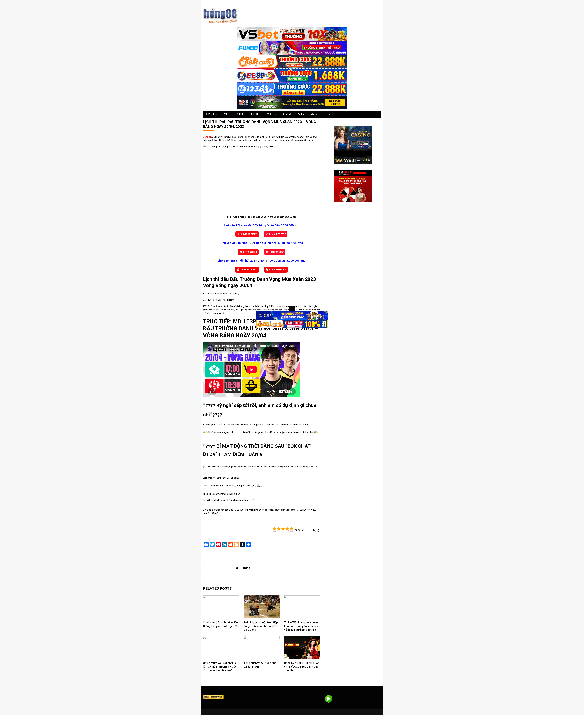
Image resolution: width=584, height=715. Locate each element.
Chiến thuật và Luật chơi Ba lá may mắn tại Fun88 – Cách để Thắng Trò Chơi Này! (220, 666)
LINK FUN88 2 (277, 269)
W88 (226, 114)
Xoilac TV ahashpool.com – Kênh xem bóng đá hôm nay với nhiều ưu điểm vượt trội (301, 626)
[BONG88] (220, 15)
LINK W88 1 (250, 251)
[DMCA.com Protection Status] (213, 697)
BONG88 (210, 114)
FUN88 (254, 114)
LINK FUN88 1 (249, 269)
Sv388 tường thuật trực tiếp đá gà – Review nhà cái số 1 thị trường (261, 626)
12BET (270, 114)
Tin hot (330, 114)
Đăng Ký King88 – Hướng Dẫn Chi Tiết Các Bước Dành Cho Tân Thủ (301, 666)
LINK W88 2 (277, 251)
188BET (241, 114)
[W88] (353, 145)
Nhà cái (314, 114)
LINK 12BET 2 (277, 234)
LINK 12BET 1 (249, 234)
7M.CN (300, 114)
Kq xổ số (287, 114)
